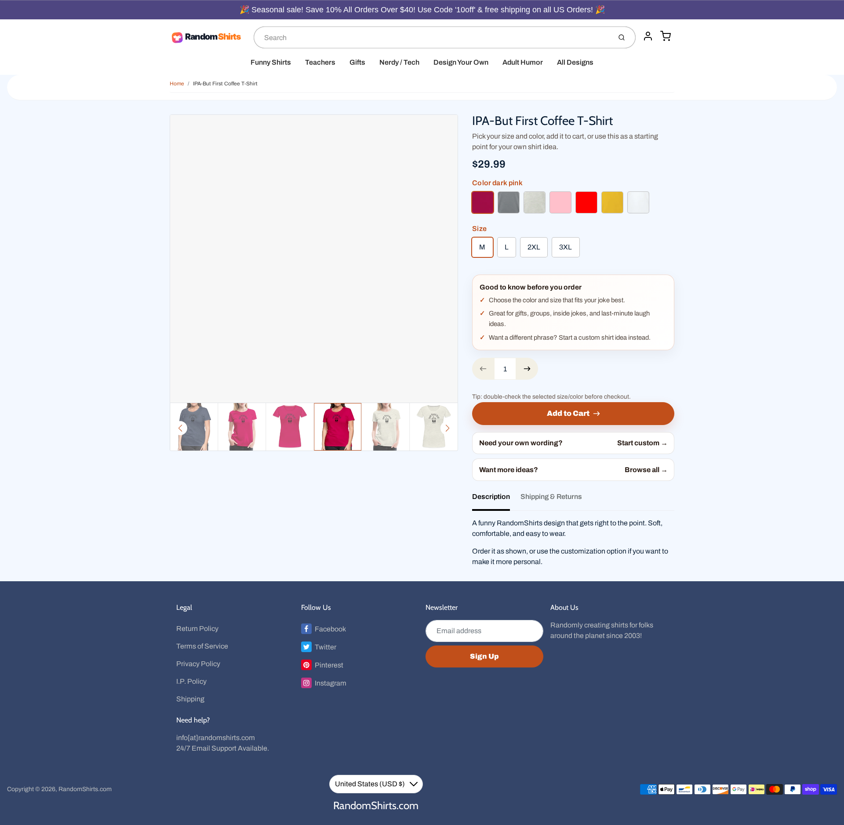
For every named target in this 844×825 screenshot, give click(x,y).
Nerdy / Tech (399, 62)
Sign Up (484, 656)
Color (497, 183)
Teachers (320, 62)
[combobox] (432, 37)
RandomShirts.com (85, 789)
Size (479, 228)
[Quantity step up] (527, 369)
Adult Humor (522, 62)
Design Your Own (460, 62)
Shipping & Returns (551, 496)
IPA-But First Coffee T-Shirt (225, 84)
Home (177, 84)
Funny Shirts (271, 62)
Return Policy (197, 628)
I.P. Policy (191, 681)
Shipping (190, 699)
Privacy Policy (198, 663)
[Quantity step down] (483, 369)
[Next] (447, 428)
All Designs (575, 62)
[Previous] (180, 428)
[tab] (496, 499)
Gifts (357, 62)
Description (491, 496)
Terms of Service (202, 646)
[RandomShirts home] (208, 37)
